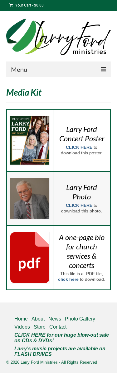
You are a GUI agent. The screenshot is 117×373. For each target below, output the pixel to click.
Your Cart (29, 5)
